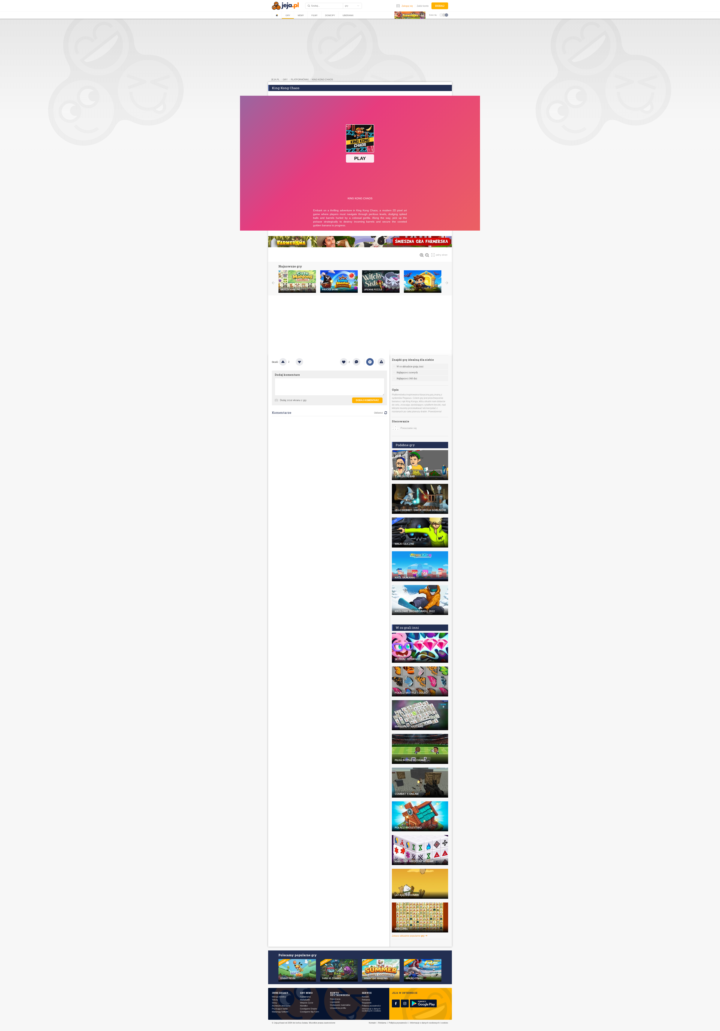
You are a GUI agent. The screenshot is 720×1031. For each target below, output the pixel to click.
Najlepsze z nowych (407, 372)
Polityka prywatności (371, 1006)
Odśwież (378, 413)
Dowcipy (330, 15)
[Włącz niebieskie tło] (446, 15)
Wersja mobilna (279, 997)
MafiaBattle (305, 1000)
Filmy (314, 15)
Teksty (275, 1000)
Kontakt (365, 997)
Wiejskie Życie (306, 1003)
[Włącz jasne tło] (441, 15)
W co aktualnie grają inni (410, 366)
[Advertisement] (360, 323)
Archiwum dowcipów (281, 1006)
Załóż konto (423, 6)
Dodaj (439, 5)
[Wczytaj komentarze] (358, 362)
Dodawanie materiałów (340, 1005)
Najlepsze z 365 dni (407, 378)
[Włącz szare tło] (444, 15)
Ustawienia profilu (338, 1008)
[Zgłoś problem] (381, 362)
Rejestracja (335, 999)
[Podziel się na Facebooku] (370, 362)
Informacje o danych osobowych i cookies (371, 1010)
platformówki (300, 79)
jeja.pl (275, 79)
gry (285, 79)
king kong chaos (322, 79)
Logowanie (335, 1002)
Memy (301, 15)
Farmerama (305, 997)
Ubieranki (348, 15)
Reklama (366, 1000)
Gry (288, 15)
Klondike (304, 1006)
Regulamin (366, 1003)
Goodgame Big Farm (309, 1012)
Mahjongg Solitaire (280, 1012)
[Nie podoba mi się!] (304, 362)
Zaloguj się (407, 6)
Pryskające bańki (280, 1009)
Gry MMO (306, 992)
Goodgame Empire (308, 1009)
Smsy (274, 1003)
